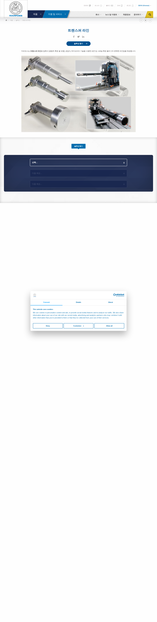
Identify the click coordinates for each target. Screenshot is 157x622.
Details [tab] (78, 302)
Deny (48, 326)
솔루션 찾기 (78, 44)
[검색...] (150, 14)
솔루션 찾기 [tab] (78, 146)
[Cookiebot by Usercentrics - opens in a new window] (115, 295)
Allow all (109, 326)
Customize (77, 326)
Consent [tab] (46, 302)
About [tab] (110, 302)
